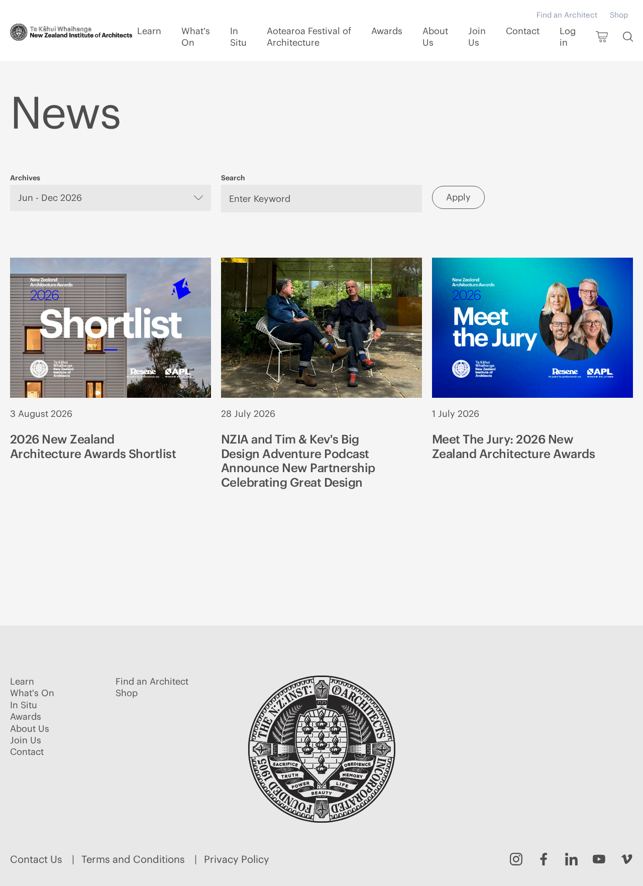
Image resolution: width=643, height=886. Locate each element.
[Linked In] (571, 859)
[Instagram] (516, 859)
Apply (458, 197)
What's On (195, 36)
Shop (619, 15)
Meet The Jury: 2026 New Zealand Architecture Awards (513, 446)
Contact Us (36, 859)
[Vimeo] (626, 859)
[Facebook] (544, 859)
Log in (568, 36)
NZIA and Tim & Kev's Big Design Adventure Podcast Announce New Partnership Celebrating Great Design (298, 460)
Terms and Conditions (133, 859)
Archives (25, 177)
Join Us (477, 36)
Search (233, 177)
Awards (386, 31)
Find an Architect (567, 15)
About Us (435, 36)
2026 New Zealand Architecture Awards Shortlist (93, 446)
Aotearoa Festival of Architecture (309, 36)
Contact (523, 31)
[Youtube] (599, 859)
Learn (149, 31)
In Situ (238, 36)
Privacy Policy (236, 859)
